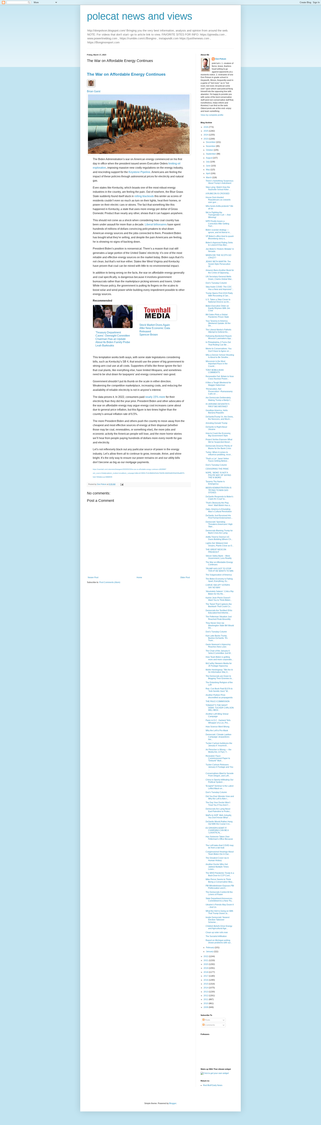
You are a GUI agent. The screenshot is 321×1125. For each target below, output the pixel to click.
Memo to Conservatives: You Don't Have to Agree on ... (219, 349)
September (211, 154)
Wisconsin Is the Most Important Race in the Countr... (217, 363)
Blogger (172, 1103)
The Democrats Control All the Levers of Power (219, 893)
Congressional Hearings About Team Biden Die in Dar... (220, 853)
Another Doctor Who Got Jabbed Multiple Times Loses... (217, 866)
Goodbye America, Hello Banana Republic (217, 411)
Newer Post (93, 577)
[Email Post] (122, 484)
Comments (209, 1025)
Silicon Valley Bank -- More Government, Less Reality (219, 557)
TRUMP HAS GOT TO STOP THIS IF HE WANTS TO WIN (219, 569)
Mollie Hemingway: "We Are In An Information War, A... (219, 671)
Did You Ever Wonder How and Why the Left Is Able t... (220, 797)
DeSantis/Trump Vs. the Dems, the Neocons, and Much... (219, 418)
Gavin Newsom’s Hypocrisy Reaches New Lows (218, 645)
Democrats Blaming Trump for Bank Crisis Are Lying (219, 531)
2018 (206, 972)
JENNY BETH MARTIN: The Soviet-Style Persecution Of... (218, 264)
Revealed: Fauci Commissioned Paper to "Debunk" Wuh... (218, 758)
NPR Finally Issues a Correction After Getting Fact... (217, 223)
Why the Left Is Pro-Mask (217, 730)
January (210, 951)
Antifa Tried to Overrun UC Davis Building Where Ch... (219, 538)
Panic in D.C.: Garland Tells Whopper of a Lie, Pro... (218, 721)
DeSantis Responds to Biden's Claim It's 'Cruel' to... (219, 497)
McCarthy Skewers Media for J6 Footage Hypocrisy (219, 664)
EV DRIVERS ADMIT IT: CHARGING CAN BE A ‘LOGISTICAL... (217, 830)
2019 (206, 968)
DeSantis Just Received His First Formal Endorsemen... (219, 516)
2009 (206, 1007)
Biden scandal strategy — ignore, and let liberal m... (218, 231)
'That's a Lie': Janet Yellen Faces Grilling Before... (217, 459)
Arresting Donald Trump (216, 423)
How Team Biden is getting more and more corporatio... (219, 658)
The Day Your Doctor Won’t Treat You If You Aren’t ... (218, 803)
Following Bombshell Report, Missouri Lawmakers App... (219, 337)
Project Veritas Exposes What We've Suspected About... (219, 440)
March (209, 177)
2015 (206, 984)
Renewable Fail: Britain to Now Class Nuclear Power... (220, 377)
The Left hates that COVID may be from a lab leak (220, 846)
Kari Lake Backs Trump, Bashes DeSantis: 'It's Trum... (217, 638)
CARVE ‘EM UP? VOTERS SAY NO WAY (218, 586)
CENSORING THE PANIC (217, 469)
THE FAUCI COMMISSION (218, 701)
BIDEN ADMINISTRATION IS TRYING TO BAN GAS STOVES (218, 490)
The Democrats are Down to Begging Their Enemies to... (219, 677)
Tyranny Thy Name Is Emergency (215, 482)
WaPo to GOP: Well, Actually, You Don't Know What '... (219, 816)
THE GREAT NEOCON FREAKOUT (216, 550)
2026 (206, 127)
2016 (206, 980)
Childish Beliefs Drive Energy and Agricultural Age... (219, 927)
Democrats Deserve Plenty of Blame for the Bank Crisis (219, 447)
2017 (206, 976)
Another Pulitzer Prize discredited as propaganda (219, 696)
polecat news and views (139, 16)
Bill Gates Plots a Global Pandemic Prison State (217, 315)
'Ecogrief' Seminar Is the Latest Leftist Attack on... (219, 787)
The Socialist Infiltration (216, 936)
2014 (206, 988)
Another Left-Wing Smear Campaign (217, 715)
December (211, 142)
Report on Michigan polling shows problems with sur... (219, 941)
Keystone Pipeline (139, 172)
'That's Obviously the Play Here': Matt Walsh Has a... (218, 504)
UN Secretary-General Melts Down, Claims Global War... (219, 277)
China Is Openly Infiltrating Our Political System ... (219, 781)
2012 (206, 995)
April (208, 173)
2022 (206, 956)
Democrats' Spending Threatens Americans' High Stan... (219, 524)
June (208, 166)
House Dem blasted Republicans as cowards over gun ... (218, 199)
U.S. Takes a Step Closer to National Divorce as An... (218, 300)
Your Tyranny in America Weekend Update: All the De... (218, 323)
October (210, 150)
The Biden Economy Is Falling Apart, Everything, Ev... (219, 580)
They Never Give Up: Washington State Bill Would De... (220, 625)
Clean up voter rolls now (217, 932)
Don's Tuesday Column (216, 283)
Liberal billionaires (156, 224)
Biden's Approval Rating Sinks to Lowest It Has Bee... (219, 243)
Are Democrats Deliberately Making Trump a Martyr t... (219, 398)
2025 (206, 131)
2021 (206, 960)
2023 (206, 139)
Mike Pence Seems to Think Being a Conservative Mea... (220, 880)
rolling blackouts (144, 196)
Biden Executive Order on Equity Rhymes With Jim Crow (218, 308)
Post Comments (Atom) (109, 582)
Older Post (185, 577)
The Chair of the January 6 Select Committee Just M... (219, 652)
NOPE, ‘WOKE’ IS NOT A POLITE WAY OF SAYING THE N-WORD (218, 475)
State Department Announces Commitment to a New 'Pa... (219, 899)
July (208, 162)
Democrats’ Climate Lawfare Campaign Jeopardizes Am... (218, 737)
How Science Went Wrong (217, 726)
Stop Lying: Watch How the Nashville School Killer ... (218, 188)
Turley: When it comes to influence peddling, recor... (219, 453)
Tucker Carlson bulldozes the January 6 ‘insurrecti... (219, 744)
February (210, 947)
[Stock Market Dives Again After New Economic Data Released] (157, 313)
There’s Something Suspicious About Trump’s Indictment (219, 182)
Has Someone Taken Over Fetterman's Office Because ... (219, 839)
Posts (207, 1020)
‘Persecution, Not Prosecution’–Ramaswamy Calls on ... (219, 391)
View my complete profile (212, 115)
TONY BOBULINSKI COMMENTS (215, 371)
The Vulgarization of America (219, 575)
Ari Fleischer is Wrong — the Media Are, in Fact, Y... (218, 750)
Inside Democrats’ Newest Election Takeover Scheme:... (217, 919)
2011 (206, 999)
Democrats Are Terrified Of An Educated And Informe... (219, 611)
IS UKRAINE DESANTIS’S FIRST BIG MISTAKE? (217, 405)
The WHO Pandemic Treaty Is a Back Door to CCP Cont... (220, 874)
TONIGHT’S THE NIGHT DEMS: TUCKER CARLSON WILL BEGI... (220, 707)
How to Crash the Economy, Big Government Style (218, 434)
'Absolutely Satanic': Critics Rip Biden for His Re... (220, 592)
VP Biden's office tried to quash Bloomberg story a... (220, 237)
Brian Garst (93, 91)
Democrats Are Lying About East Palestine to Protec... (218, 810)
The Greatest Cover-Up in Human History (217, 859)
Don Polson (220, 59)
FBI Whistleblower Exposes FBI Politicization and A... (220, 887)
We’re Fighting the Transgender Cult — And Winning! (218, 215)
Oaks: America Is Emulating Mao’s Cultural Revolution (219, 510)
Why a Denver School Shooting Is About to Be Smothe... (220, 356)
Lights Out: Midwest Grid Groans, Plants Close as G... (220, 544)
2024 (206, 135)
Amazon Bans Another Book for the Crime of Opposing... (220, 271)
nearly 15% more (155, 396)
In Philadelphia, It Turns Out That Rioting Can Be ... (218, 343)
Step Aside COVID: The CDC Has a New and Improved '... (220, 288)
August (209, 158)
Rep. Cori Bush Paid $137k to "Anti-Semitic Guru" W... (219, 689)
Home (139, 577)
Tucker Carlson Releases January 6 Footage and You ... (219, 767)
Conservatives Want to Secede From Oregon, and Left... (220, 774)
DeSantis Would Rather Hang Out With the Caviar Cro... (219, 822)
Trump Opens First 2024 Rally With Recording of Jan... (219, 294)
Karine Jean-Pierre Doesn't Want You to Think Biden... (219, 599)
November (211, 146)
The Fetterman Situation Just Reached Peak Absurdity (219, 617)
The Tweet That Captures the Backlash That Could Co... (219, 605)
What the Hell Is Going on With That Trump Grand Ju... (219, 912)
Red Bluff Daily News (212, 1085)
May (208, 169)
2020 (206, 964)
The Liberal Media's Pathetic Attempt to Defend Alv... (218, 331)
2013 (206, 992)
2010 (206, 1003)
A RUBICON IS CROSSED (218, 193)
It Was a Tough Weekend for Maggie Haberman (218, 383)
